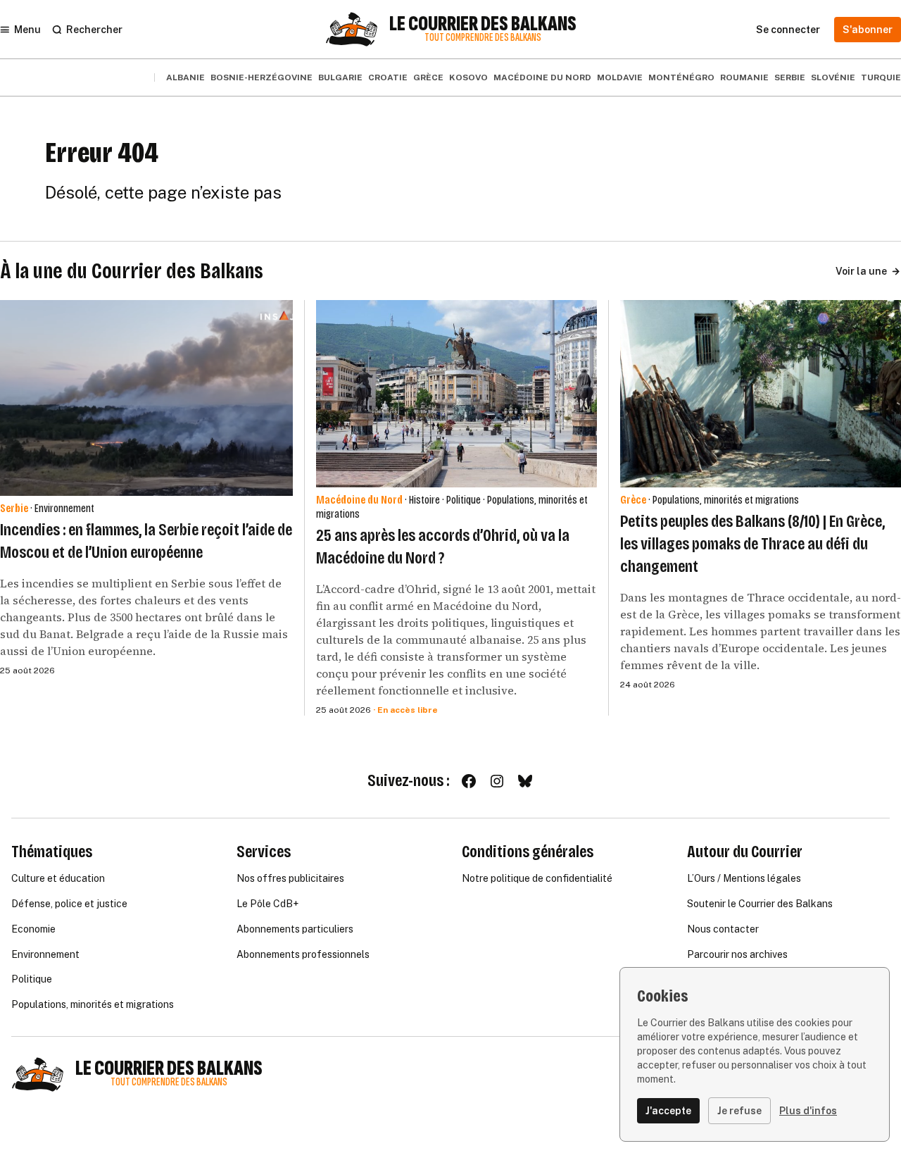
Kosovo (468, 77)
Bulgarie (340, 77)
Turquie (881, 77)
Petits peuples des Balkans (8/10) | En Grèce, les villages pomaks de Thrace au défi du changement (752, 543)
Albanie (185, 77)
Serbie (789, 77)
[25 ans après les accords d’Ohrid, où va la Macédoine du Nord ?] (456, 393)
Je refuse (739, 1110)
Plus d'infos (808, 1110)
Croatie (388, 77)
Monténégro (681, 77)
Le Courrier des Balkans (482, 24)
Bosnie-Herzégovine (261, 77)
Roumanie (744, 77)
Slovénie (833, 77)
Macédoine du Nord (542, 77)
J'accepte (668, 1110)
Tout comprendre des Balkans (482, 37)
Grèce (428, 77)
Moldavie (620, 77)
